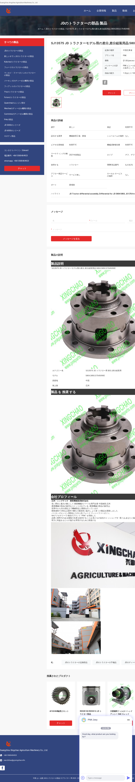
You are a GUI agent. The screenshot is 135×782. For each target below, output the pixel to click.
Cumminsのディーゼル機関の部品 (18, 114)
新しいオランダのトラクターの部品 (19, 56)
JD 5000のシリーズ (12, 125)
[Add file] (83, 778)
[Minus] (128, 719)
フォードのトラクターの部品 (16, 67)
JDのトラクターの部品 (54, 29)
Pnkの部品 (8, 119)
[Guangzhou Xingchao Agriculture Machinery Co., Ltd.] (8, 10)
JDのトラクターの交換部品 (76, 662)
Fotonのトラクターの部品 (15, 97)
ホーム (40, 29)
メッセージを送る (71, 238)
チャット (22, 168)
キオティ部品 (9, 136)
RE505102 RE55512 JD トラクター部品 (91, 712)
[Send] (128, 778)
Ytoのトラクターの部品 (14, 92)
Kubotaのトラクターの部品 (15, 62)
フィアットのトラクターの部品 (17, 86)
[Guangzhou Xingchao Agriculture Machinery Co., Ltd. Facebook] (105, 82)
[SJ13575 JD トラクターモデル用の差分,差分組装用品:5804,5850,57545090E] (74, 71)
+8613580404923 (20, 156)
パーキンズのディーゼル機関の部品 (19, 81)
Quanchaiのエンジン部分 (14, 103)
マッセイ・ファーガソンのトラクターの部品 (20, 74)
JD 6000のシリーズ (12, 130)
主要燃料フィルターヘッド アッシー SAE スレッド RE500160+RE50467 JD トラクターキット (121, 714)
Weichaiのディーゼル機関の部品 (17, 108)
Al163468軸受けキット (59, 711)
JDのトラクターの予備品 (106, 662)
